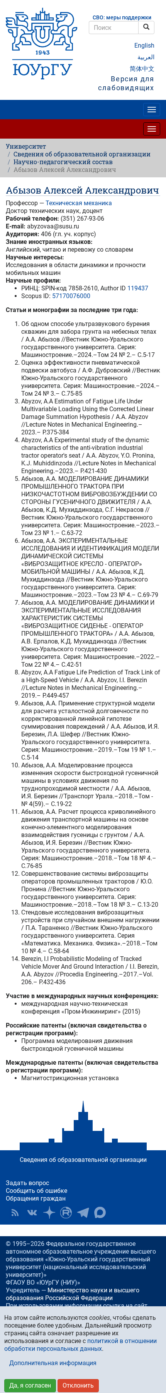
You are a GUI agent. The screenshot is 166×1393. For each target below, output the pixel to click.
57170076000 (71, 296)
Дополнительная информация (53, 1363)
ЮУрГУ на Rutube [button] (66, 1212)
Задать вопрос (27, 1183)
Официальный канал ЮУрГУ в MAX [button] (100, 1212)
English (144, 45)
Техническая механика (79, 203)
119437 (137, 288)
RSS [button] (15, 1212)
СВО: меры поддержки (122, 17)
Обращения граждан (36, 1198)
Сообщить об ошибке (36, 1190)
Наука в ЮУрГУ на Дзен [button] (49, 1212)
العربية (145, 57)
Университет (26, 146)
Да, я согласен (30, 1385)
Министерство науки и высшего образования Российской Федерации (72, 1294)
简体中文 (142, 68)
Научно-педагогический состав (63, 162)
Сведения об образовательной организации (82, 154)
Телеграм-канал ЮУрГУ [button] (83, 1212)
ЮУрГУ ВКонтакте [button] (32, 1212)
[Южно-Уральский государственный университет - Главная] (41, 43)
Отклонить (78, 1385)
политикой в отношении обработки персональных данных (80, 1344)
